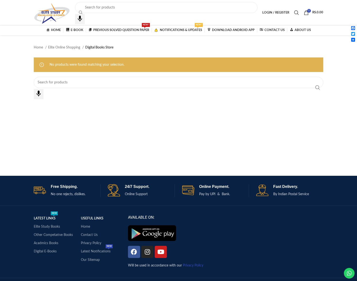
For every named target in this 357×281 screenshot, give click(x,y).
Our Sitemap (90, 260)
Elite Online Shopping (64, 47)
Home (39, 47)
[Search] (296, 12)
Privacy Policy (91, 243)
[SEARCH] (317, 87)
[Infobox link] (67, 190)
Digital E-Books (45, 251)
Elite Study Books (47, 226)
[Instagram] (147, 252)
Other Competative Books (53, 235)
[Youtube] (161, 252)
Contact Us (89, 235)
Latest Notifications (96, 250)
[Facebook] (134, 252)
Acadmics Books (46, 243)
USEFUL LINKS (92, 218)
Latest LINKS (45, 217)
